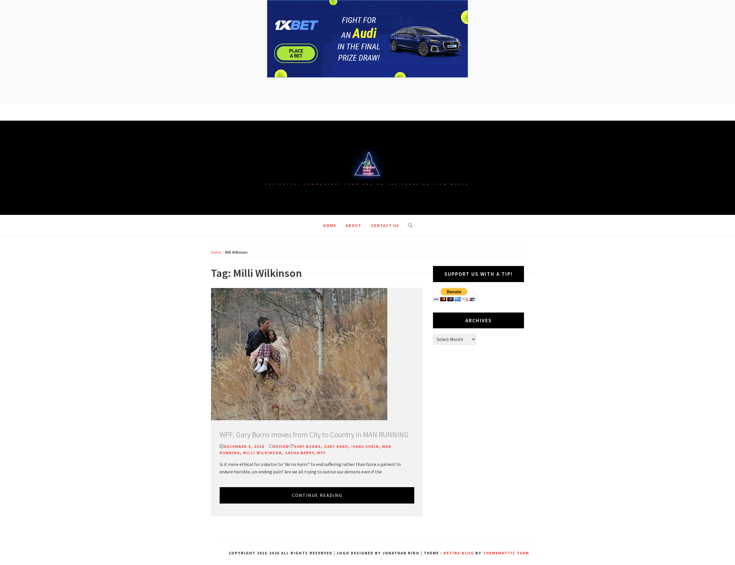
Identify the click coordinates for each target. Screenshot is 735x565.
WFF (321, 452)
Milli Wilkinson (262, 452)
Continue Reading (317, 495)
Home (329, 225)
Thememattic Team (506, 553)
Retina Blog (459, 553)
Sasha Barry (299, 452)
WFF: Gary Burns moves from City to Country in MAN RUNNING (314, 434)
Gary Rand (336, 446)
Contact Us (385, 225)
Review (281, 446)
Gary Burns (307, 446)
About (353, 225)
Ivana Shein (365, 446)
